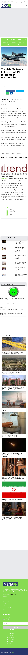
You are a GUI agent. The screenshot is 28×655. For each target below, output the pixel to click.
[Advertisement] (14, 22)
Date (3, 86)
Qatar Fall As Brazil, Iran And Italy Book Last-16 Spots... (20, 269)
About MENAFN (7, 608)
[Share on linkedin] (11, 93)
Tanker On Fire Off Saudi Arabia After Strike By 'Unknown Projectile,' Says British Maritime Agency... (13, 455)
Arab (19, 39)
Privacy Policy (6, 601)
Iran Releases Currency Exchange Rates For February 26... (20, 257)
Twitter (11, 635)
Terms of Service (7, 599)
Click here (13, 594)
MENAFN (4, 99)
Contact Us (6, 603)
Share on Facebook (10, 90)
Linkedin (11, 641)
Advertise (5, 605)
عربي (17, 2)
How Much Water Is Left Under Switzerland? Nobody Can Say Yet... (11, 436)
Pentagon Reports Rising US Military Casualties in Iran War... (12, 373)
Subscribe (15, 627)
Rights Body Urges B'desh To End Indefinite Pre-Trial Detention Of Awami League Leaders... (13, 479)
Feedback (5, 612)
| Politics (5, 42)
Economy (13, 42)
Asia (24, 39)
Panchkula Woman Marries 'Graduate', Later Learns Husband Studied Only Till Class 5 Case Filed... (12, 519)
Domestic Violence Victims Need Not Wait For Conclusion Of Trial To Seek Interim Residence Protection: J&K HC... (13, 388)
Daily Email (11, 639)
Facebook (11, 633)
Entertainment (9, 44)
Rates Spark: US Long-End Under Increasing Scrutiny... (21, 276)
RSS (10, 643)
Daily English (7, 618)
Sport (19, 44)
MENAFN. (11, 650)
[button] (21, 2)
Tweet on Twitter (20, 90)
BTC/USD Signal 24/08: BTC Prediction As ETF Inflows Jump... (20, 242)
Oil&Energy (22, 42)
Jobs (4, 610)
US (5, 39)
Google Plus (12, 637)
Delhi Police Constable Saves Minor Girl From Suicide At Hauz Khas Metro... (12, 353)
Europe (12, 39)
